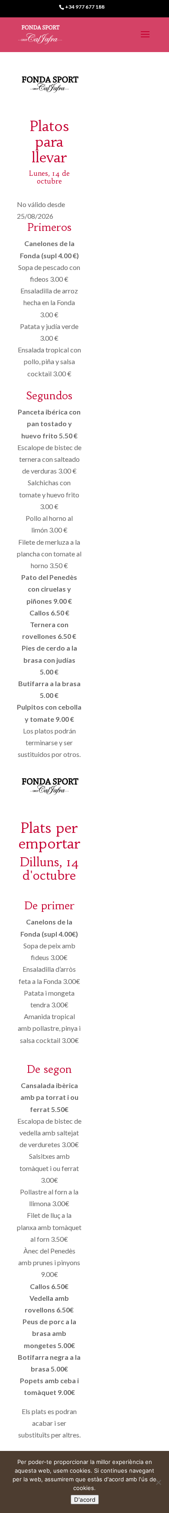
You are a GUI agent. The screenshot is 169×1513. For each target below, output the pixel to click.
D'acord (84, 1499)
